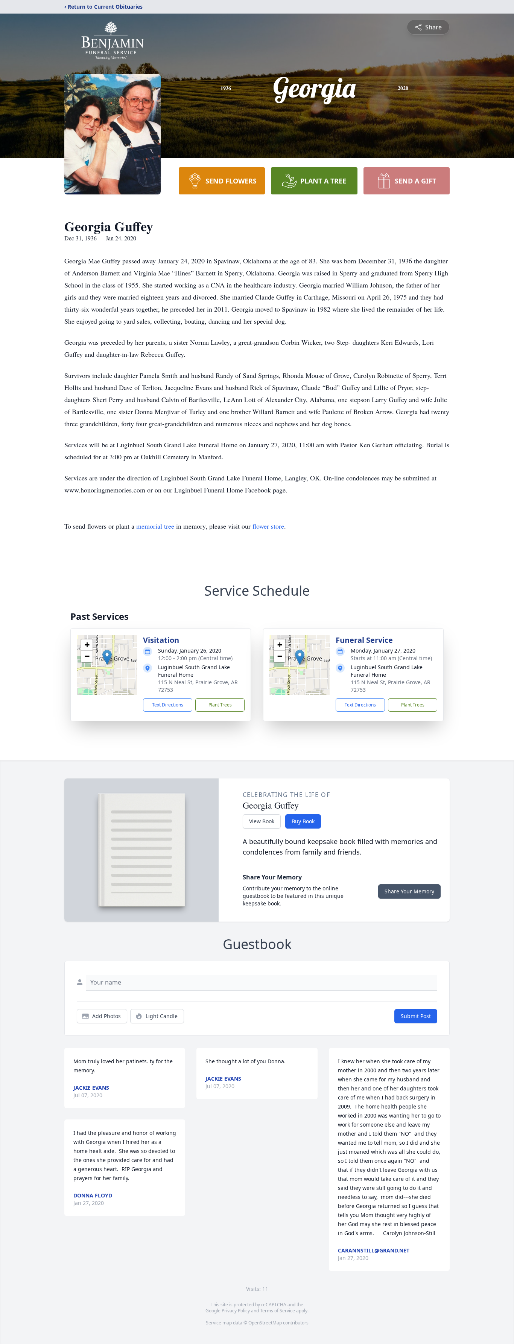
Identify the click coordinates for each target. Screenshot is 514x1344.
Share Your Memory (409, 891)
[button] (107, 657)
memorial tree (155, 526)
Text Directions (167, 705)
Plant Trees (220, 705)
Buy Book (303, 821)
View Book (261, 821)
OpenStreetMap (265, 1323)
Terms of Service (277, 1310)
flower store (268, 526)
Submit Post (416, 1016)
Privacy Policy (236, 1310)
